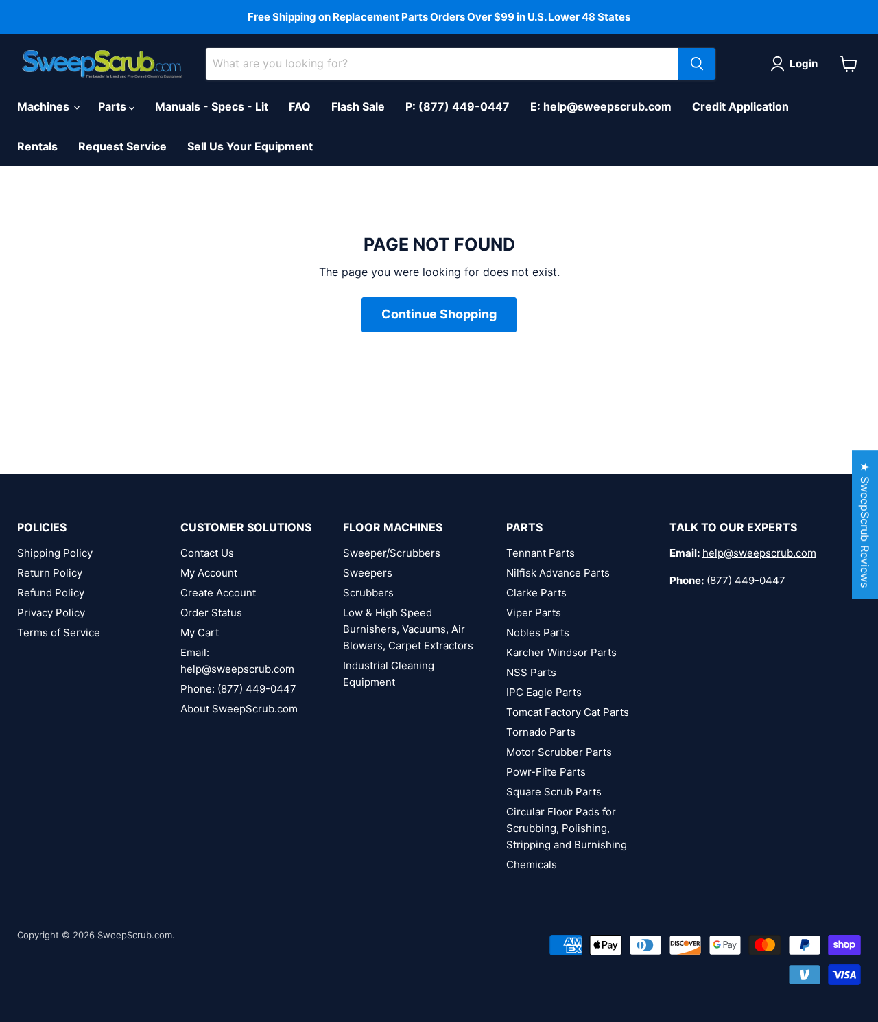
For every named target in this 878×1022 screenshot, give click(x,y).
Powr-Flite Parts (546, 771)
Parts (113, 106)
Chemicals (531, 864)
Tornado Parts (541, 732)
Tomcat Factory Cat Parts (567, 712)
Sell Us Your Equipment (250, 146)
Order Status (211, 612)
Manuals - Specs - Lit (211, 106)
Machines (44, 106)
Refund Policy (50, 592)
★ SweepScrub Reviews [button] (865, 524)
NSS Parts (531, 672)
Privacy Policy (51, 612)
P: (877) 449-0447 (457, 106)
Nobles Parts (537, 632)
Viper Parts (533, 612)
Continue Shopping (439, 314)
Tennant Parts (540, 552)
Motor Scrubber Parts (559, 751)
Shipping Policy (55, 552)
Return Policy (49, 572)
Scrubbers (368, 592)
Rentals (37, 146)
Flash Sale (358, 106)
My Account (208, 572)
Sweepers (367, 572)
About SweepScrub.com (239, 708)
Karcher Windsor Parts (561, 652)
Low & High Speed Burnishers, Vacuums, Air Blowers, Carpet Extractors (408, 629)
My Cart (199, 632)
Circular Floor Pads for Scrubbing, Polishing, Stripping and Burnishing (566, 828)
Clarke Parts (536, 592)
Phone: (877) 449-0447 (238, 688)
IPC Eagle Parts (544, 692)
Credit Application (740, 106)
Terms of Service (58, 632)
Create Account (218, 592)
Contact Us (207, 552)
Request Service (122, 146)
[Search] (696, 64)
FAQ (300, 106)
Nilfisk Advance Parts (558, 572)
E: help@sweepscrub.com (601, 106)
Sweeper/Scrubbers (391, 552)
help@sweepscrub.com (759, 552)
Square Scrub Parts (554, 791)
